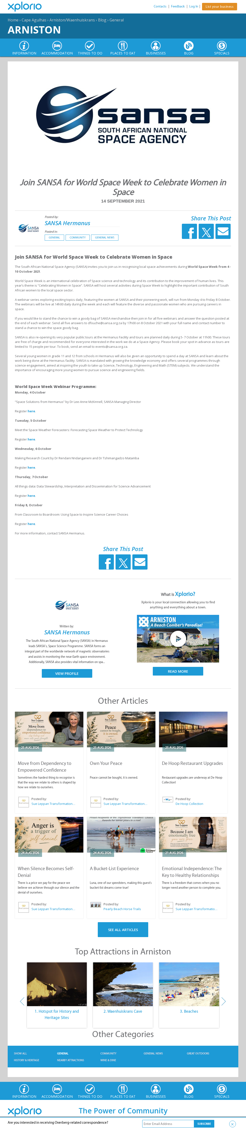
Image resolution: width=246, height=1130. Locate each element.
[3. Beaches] (189, 984)
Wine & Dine (108, 1060)
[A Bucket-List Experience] (121, 835)
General (117, 20)
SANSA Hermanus (67, 223)
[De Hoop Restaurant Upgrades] (193, 729)
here (31, 411)
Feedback (178, 6)
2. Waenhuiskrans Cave (123, 1011)
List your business (220, 7)
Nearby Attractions (70, 1060)
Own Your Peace (106, 763)
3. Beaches (189, 1011)
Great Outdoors (198, 1053)
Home (13, 20)
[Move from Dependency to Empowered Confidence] (49, 729)
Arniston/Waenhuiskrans (72, 20)
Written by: (67, 626)
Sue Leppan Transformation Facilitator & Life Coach (53, 804)
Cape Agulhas (34, 20)
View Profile (67, 673)
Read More (178, 671)
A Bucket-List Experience (114, 868)
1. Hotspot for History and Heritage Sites (57, 1014)
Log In (193, 6)
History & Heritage (26, 1060)
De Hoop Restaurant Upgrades (192, 763)
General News (104, 237)
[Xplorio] (28, 6)
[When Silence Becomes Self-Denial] (49, 835)
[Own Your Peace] (121, 729)
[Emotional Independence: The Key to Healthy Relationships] (193, 834)
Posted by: (52, 217)
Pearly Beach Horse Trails (122, 909)
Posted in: (51, 231)
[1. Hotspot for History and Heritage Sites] (57, 984)
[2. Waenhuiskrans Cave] (123, 984)
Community (78, 237)
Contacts (160, 6)
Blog (102, 20)
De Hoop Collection (189, 804)
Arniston (34, 29)
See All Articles (123, 929)
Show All (20, 1053)
